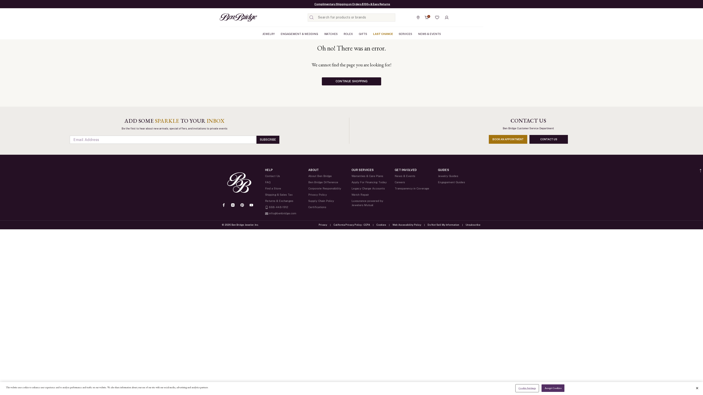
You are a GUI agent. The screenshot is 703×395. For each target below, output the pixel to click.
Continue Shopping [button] (351, 81)
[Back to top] (700, 168)
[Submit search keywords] (311, 18)
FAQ (268, 182)
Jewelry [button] (268, 33)
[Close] (697, 388)
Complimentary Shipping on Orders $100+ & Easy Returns (352, 4)
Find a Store (273, 188)
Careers (400, 182)
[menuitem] (268, 34)
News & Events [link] (429, 33)
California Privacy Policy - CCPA (352, 224)
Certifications (317, 207)
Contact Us (272, 176)
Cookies (381, 224)
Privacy (323, 224)
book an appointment (508, 139)
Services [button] (405, 33)
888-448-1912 (278, 207)
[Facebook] (224, 205)
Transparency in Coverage (412, 188)
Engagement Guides (451, 182)
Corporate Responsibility (324, 188)
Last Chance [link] (383, 33)
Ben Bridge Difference (323, 182)
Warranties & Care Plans (367, 176)
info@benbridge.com (282, 213)
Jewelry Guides (448, 176)
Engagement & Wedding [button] (299, 33)
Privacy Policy (317, 194)
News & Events (405, 176)
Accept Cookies (553, 388)
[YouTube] (251, 205)
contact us (548, 139)
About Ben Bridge (320, 176)
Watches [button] (331, 33)
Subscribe (268, 139)
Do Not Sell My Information (443, 224)
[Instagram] (233, 205)
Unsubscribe (473, 224)
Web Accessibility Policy (407, 224)
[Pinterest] (242, 205)
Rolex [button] (348, 33)
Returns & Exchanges (279, 200)
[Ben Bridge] (231, 17)
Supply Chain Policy (321, 200)
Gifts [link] (363, 33)
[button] (437, 17)
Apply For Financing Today (369, 182)
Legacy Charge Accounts (368, 188)
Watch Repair (360, 194)
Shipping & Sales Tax (279, 194)
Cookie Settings (527, 388)
